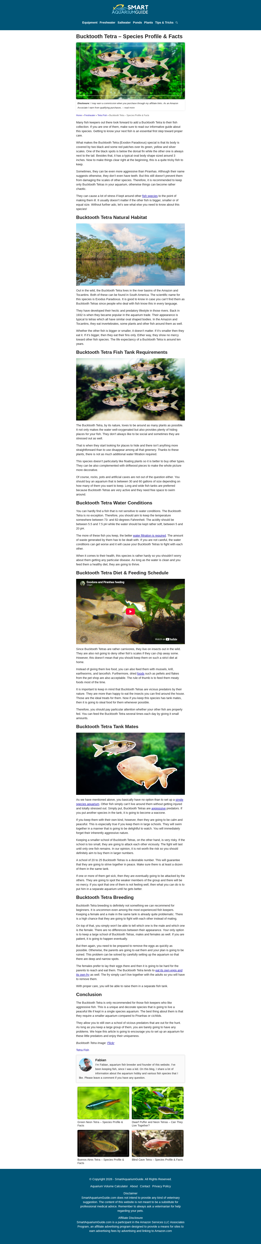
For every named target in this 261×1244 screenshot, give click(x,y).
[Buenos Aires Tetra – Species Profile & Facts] (103, 1155)
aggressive (158, 808)
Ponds (137, 22)
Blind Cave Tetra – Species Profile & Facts (157, 1159)
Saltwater (124, 22)
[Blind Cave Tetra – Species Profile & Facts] (158, 1155)
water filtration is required (149, 535)
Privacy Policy (161, 1186)
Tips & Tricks (164, 22)
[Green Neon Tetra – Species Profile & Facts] (103, 1118)
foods (140, 673)
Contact (145, 1186)
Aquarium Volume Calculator (109, 1186)
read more (129, 107)
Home (79, 115)
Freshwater (107, 22)
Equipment (89, 22)
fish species (150, 196)
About (134, 1186)
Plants (148, 22)
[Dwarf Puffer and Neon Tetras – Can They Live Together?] (158, 1118)
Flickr (110, 1043)
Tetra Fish (102, 115)
